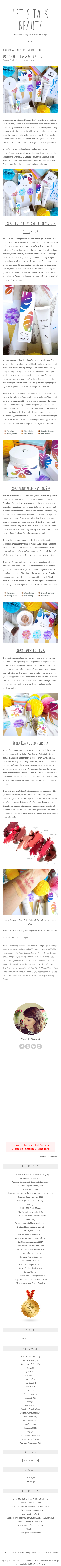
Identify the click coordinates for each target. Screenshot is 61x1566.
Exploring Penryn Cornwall (31, 1257)
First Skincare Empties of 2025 (30, 1242)
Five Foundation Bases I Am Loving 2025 (30, 1215)
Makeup (14, 945)
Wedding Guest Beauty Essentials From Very (30, 1182)
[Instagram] (39, 1046)
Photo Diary (31, 1219)
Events (29, 1379)
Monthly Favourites (28, 1413)
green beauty (51, 945)
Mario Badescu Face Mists (30, 1178)
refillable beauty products (36, 949)
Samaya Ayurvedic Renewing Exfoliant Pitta (30, 1279)
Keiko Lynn (30, 1478)
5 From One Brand (28, 1356)
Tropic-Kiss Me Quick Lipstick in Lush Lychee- (22, 975)
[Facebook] (27, 1046)
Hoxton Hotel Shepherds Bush (30, 1234)
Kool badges (30, 1481)
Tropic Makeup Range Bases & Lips (22, 56)
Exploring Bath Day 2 (30, 1189)
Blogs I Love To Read (29, 1364)
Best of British (28, 1360)
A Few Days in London (30, 1230)
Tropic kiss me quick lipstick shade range (36, 964)
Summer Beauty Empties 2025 (30, 1197)
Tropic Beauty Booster (27, 953)
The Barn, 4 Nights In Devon (30, 1264)
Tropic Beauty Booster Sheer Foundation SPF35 (34, 957)
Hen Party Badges (37, 1564)
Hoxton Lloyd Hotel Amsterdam (30, 1249)
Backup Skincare (30, 1272)
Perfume (28, 1424)
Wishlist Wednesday (28, 1443)
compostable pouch (47, 569)
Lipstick (28, 1398)
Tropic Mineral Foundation (46, 968)
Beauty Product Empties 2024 (30, 1268)
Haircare (29, 1386)
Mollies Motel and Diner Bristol (30, 1227)
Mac (29, 1401)
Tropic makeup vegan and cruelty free (18, 968)
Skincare (34, 945)
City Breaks (28, 1371)
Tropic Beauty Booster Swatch (15, 960)
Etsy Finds (29, 1375)
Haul (29, 1390)
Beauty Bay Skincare (30, 1260)
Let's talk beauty (30, 19)
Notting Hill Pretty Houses (30, 1208)
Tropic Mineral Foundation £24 (30, 488)
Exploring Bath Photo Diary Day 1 (30, 1200)
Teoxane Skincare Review (30, 1253)
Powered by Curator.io (48, 1156)
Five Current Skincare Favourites (30, 1245)
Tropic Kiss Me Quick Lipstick (30, 743)
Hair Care (29, 1383)
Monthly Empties (28, 1409)
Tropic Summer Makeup (47, 972)
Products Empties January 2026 (30, 1185)
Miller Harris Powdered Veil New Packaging (31, 1174)
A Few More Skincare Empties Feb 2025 (31, 1238)
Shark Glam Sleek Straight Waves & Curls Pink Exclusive (30, 1193)
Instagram (28, 1394)
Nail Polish (28, 1416)
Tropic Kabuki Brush (37, 960)
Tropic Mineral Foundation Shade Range (19, 972)
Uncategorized (28, 1439)
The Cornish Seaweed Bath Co (30, 1212)
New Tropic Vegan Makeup (14, 949)
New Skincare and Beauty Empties (30, 1283)
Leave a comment (26, 60)
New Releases (24, 945)
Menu (30, 41)
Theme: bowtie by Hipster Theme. (44, 1552)
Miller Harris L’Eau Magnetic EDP (31, 1275)
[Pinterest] (33, 1046)
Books (29, 1368)
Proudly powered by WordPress (16, 1552)
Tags (28, 1431)
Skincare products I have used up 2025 (30, 1223)
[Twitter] (22, 1046)
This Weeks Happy (28, 1435)
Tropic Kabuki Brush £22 (30, 650)
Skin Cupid (30, 1204)
